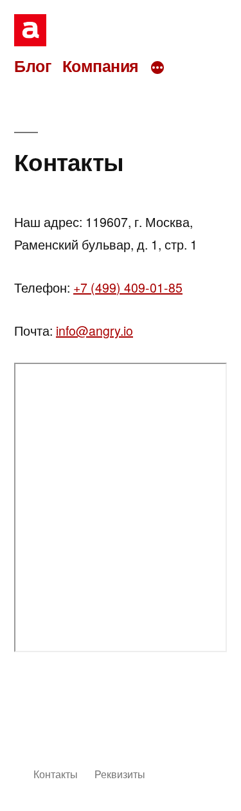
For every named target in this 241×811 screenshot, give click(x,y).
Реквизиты (119, 774)
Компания (100, 65)
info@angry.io (94, 331)
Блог (32, 65)
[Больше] (157, 67)
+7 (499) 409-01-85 (128, 287)
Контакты (55, 774)
